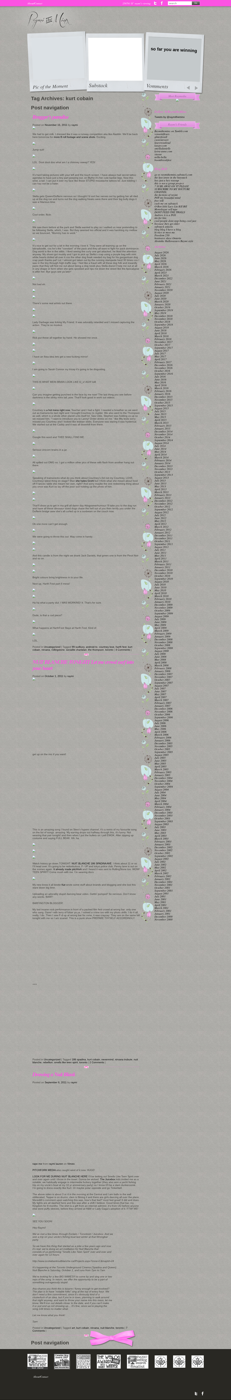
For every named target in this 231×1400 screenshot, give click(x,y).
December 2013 (163, 466)
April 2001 (160, 905)
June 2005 (160, 760)
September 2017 (163, 347)
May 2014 (160, 451)
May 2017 (160, 356)
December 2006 (163, 708)
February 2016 (162, 391)
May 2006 (160, 729)
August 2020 (161, 293)
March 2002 (161, 873)
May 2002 (160, 867)
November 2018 (163, 319)
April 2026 (160, 264)
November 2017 (163, 342)
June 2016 (160, 379)
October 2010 (162, 576)
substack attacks (163, 226)
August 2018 (161, 327)
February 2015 (162, 425)
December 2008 (163, 639)
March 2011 (161, 561)
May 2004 (160, 798)
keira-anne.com (163, 151)
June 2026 (160, 258)
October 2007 (162, 680)
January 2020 (162, 304)
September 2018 (163, 324)
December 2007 (163, 674)
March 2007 (161, 700)
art (73, 1327)
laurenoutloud (162, 142)
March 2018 (161, 336)
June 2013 (160, 483)
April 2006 (160, 731)
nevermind (107, 1059)
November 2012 (163, 503)
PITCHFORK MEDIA (44, 1170)
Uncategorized (52, 646)
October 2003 (162, 818)
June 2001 (160, 899)
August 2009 (161, 616)
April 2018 (160, 333)
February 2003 (162, 841)
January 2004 (162, 809)
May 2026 (160, 261)
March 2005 (161, 769)
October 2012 (162, 506)
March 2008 (161, 665)
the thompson (96, 649)
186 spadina (79, 1059)
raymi (74, 124)
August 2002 (161, 859)
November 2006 (163, 711)
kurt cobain (93, 1059)
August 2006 (161, 720)
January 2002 (162, 879)
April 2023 (160, 272)
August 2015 (161, 408)
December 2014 (163, 431)
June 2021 (160, 281)
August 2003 (161, 824)
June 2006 (160, 726)
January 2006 (162, 740)
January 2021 (162, 287)
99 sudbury (78, 646)
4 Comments (123, 649)
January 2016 (162, 394)
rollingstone (58, 649)
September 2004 (163, 786)
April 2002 (160, 870)
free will (159, 200)
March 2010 (161, 596)
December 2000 (163, 916)
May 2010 (160, 590)
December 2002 (163, 847)
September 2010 (163, 578)
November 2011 (163, 538)
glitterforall (160, 137)
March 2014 (161, 457)
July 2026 (160, 255)
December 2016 (163, 365)
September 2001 (163, 890)
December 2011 (163, 535)
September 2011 (163, 544)
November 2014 (163, 434)
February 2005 (162, 772)
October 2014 (162, 437)
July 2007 (160, 688)
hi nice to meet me (164, 232)
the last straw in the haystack (170, 177)
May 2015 (160, 417)
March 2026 (161, 267)
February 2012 (162, 529)
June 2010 (160, 587)
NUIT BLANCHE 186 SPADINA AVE (92, 863)
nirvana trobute (123, 1059)
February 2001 (162, 911)
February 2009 (162, 633)
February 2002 (162, 876)
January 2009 (162, 636)
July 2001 (160, 896)
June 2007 (160, 691)
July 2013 (160, 480)
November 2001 (163, 885)
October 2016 (162, 371)
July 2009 (160, 619)
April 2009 (160, 628)
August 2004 (161, 789)
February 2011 (162, 564)
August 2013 (161, 477)
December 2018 (163, 316)
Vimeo (71, 1163)
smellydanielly (162, 148)
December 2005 (163, 743)
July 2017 (160, 353)
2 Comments (97, 1062)
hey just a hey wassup (166, 180)
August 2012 (161, 512)
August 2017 (161, 350)
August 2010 (161, 581)
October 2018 (162, 321)
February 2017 (162, 362)
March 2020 (161, 301)
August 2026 (161, 252)
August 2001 (161, 893)
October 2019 (162, 307)
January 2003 (162, 844)
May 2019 (160, 313)
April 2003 (160, 835)
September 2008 (163, 648)
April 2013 (160, 489)
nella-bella (160, 157)
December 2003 (163, 812)
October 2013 (162, 472)
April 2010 (160, 593)
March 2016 (161, 388)
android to (91, 646)
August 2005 (161, 755)
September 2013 (163, 474)
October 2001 (162, 887)
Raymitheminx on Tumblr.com (171, 131)
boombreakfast (162, 160)
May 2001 (160, 902)
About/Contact (34, 3)
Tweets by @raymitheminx (169, 117)
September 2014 (163, 440)
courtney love (106, 646)
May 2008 (160, 659)
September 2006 (163, 717)
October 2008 (162, 645)
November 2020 (163, 290)
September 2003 (163, 821)
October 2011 (162, 541)
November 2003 (163, 815)
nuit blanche (107, 1327)
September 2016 (163, 373)
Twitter (155, 3)
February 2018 (162, 339)
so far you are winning (174, 49)
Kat (63, 884)
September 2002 (163, 856)
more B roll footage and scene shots (74, 137)
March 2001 (161, 908)
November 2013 (163, 469)
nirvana (46, 649)
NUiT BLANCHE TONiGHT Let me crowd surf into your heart (83, 665)
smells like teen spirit (66, 1062)
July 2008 (160, 654)
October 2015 (162, 402)
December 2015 (163, 397)
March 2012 (161, 526)
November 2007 (163, 677)
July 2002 (160, 861)
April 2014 (160, 454)
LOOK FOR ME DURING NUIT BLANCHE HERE (60, 1176)
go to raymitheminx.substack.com (173, 174)
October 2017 (162, 345)
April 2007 (160, 697)
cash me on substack (166, 203)
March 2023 (161, 275)
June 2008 (160, 656)
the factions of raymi (166, 195)
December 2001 (163, 882)
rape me (37, 1163)
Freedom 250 (161, 235)
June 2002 (160, 864)
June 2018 (160, 330)
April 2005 (160, 766)
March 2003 (161, 838)
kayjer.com (160, 145)
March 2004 (161, 804)
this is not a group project (169, 183)
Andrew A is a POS (165, 215)
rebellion (48, 1062)
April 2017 (160, 359)
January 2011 (162, 567)
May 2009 (160, 625)
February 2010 (162, 599)
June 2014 (160, 448)
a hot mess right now (57, 410)
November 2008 (163, 642)
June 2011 (160, 552)
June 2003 (160, 830)
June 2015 (160, 414)
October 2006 (162, 714)
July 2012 (160, 515)
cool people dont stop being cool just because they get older (175, 222)
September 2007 (163, 682)
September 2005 (163, 752)
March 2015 (161, 422)
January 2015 (162, 428)
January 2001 (162, 913)
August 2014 (161, 443)
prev (188, 88)
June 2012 (160, 518)
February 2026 (162, 269)
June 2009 (160, 622)
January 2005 (162, 775)
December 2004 (163, 778)
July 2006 (160, 723)
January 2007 (162, 705)
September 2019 (163, 310)
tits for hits (160, 218)
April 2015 (160, 420)
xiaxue (158, 154)
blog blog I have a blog (167, 229)
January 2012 (162, 532)
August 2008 (161, 651)
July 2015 (160, 411)
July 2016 (160, 376)
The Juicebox (107, 1179)
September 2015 (163, 405)
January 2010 (162, 602)
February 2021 (162, 284)
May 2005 (160, 763)
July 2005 (160, 757)
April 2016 (160, 385)
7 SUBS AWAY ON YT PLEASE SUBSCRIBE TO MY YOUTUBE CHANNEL (172, 189)
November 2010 (163, 573)
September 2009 (163, 613)
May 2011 (160, 555)
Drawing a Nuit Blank (53, 1074)
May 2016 (160, 382)
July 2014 (160, 446)
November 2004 (163, 781)
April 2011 (160, 558)
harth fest (121, 646)
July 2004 (160, 792)
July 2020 (160, 295)
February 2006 (162, 737)
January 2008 (162, 671)
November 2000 (163, 919)
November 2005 (163, 746)
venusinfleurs (161, 134)
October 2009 (162, 610)
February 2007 (162, 703)
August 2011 (161, 547)
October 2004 (162, 783)
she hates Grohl (85, 480)
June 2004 (160, 795)
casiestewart (161, 139)
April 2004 (160, 801)
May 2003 (160, 833)
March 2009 (161, 630)
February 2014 (162, 460)
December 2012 (163, 500)
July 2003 (160, 827)
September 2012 (163, 509)
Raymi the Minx (49, 20)
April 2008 (160, 662)
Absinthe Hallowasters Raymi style (173, 241)
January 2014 (162, 463)
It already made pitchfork (67, 869)
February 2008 (162, 668)
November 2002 (163, 850)
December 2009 (163, 604)
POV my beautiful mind (167, 197)
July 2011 (160, 550)
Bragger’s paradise (50, 117)
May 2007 (160, 694)
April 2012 (160, 524)
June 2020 (160, 298)
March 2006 (161, 734)
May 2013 (160, 486)
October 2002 (162, 853)
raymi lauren (56, 1163)
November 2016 (163, 368)
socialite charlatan (76, 649)
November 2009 (163, 607)
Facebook (161, 3)
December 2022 (163, 278)
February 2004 (162, 807)
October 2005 (162, 749)
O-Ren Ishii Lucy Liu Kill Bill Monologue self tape (170, 207)
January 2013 (162, 498)
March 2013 (161, 492)
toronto (109, 649)
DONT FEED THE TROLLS (169, 212)
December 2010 (163, 570)
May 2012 (160, 521)
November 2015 (163, 399)
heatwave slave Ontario (167, 238)
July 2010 (160, 584)
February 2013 (162, 495)
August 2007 (161, 685)
